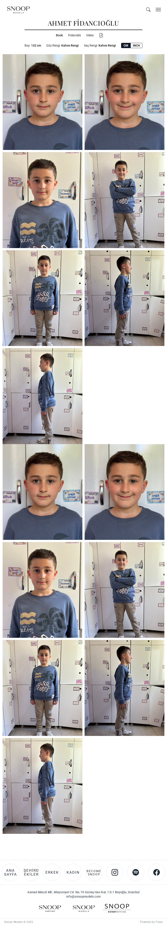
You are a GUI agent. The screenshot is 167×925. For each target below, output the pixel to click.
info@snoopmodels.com (83, 507)
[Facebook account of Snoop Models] (156, 482)
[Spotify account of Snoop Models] (135, 482)
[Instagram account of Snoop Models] (115, 482)
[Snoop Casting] (50, 518)
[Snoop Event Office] (117, 518)
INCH (136, 45)
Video (90, 35)
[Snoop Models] (83, 518)
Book (59, 35)
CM (126, 45)
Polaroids (74, 35)
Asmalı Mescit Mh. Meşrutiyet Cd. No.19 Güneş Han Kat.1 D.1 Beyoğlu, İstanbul (83, 502)
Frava (159, 532)
